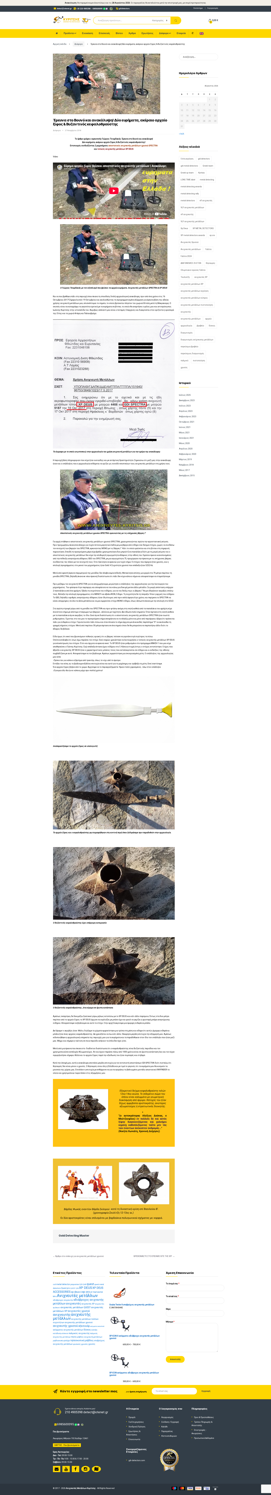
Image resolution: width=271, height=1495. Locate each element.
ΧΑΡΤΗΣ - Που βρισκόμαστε (66, 1445)
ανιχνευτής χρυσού (65, 1326)
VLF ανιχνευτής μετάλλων (192, 221)
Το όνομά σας (172, 1283)
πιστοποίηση (199, 360)
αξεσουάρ (84, 1326)
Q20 (81, 1284)
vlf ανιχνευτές (206, 200)
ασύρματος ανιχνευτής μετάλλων (68, 1330)
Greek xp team (187, 173)
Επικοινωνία (134, 1439)
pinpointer (74, 1284)
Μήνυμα (170, 1322)
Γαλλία (208, 249)
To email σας (172, 1296)
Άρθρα (132, 33)
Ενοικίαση (87, 33)
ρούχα (67, 1340)
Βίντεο (119, 33)
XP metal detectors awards (193, 235)
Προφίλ (132, 1417)
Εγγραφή (175, 1422)
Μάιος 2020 (184, 443)
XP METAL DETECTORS (203, 228)
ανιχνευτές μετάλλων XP (192, 284)
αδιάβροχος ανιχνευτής (63, 1300)
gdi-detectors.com (137, 1460)
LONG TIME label (188, 180)
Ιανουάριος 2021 (186, 438)
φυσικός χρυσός (80, 1344)
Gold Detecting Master (74, 1235)
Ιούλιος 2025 (185, 395)
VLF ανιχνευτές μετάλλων (192, 207)
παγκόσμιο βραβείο (189, 346)
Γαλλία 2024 (186, 256)
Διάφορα (165, 33)
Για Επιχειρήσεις (136, 1422)
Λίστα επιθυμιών (169, 1436)
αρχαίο (208, 319)
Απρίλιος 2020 (186, 449)
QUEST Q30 (74, 1288)
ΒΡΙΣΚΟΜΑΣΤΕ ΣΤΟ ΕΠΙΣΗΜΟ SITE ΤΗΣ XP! (154, 1256)
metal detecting (207, 180)
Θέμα (168, 1309)
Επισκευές (104, 33)
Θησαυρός (210, 263)
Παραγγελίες (167, 1431)
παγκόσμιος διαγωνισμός (192, 353)
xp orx (212, 235)
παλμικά (184, 360)
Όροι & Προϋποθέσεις (204, 1417)
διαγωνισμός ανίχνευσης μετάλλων (197, 340)
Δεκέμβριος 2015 (187, 475)
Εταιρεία (181, 33)
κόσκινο (65, 1333)
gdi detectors (204, 159)
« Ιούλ (181, 134)
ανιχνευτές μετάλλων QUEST (76, 1307)
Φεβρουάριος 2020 (187, 454)
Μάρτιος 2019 (185, 459)
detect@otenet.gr (64, 8)
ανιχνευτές (73, 1303)
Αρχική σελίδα (59, 44)
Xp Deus (184, 228)
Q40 (84, 1284)
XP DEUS (85, 1288)
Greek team (208, 166)
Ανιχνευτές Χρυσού (190, 242)
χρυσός (184, 367)
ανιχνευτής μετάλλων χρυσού (79, 1322)
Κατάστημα (198, 8)
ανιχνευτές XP (200, 277)
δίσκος (212, 326)
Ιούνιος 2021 (185, 427)
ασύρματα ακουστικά (97, 1326)
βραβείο (200, 326)
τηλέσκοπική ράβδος (81, 1340)
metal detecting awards (191, 186)
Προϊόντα (70, 33)
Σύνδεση (165, 1422)
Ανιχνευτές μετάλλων (191, 249)
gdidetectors (124, 8)
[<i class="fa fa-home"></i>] (57, 33)
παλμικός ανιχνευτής (79, 1333)
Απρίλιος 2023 (186, 411)
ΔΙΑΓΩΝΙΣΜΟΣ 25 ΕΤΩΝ (191, 263)
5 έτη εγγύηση (187, 159)
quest (90, 1284)
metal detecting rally (190, 193)
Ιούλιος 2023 (185, 406)
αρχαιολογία (186, 326)
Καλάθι (164, 1427)
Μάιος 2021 (184, 432)
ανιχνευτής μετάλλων (191, 319)
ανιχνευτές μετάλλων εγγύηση (194, 291)
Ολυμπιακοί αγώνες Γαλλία (193, 270)
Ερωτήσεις (147, 33)
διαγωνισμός (187, 333)
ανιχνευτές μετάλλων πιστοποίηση (197, 305)
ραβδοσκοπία (58, 1341)
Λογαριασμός (212, 8)
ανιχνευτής (186, 312)
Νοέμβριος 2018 (186, 465)
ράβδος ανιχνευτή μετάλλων (89, 1337)
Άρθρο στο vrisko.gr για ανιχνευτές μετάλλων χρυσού (78, 1256)
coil (54, 1284)
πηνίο (74, 1337)
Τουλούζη (185, 277)
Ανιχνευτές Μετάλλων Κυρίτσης (81, 1488)
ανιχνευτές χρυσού (79, 1311)
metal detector (63, 1284)
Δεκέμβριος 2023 (187, 400)
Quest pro (65, 1288)
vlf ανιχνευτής (187, 214)
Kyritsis (201, 173)
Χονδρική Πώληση (137, 1427)
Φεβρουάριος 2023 (187, 416)
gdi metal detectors (189, 166)
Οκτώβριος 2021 (186, 422)
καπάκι (94, 1330)
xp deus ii (76, 1292)
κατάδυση (57, 1333)
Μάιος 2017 (184, 470)
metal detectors (188, 200)
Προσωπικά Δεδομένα (204, 1438)
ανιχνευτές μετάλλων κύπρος (194, 298)
